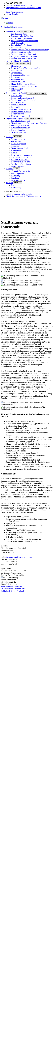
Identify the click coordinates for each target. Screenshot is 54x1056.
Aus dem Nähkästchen (20, 159)
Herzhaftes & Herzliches (21, 162)
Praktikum (15, 178)
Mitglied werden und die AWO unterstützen (23, 8)
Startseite (9, 183)
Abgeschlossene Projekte (21, 157)
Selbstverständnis (18, 139)
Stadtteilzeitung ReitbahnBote (13, 589)
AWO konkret (16, 150)
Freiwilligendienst (18, 180)
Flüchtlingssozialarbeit (20, 125)
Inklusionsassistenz (18, 105)
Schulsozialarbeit (17, 102)
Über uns (9, 137)
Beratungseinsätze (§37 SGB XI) (24, 86)
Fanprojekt (15, 107)
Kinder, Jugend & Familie (16, 93)
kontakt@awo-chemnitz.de (21, 5)
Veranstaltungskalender (20, 148)
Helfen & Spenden (18, 144)
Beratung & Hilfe (13, 31)
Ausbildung (15, 176)
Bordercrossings (17, 114)
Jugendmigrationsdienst (20, 121)
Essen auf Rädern (18, 82)
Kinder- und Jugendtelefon (21, 38)
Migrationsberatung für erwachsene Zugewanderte (31, 123)
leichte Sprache (12, 14)
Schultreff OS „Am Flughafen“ (23, 100)
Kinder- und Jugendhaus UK (22, 98)
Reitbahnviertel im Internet (11, 586)
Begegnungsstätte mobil (20, 75)
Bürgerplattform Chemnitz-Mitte (24, 56)
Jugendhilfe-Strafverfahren (21, 45)
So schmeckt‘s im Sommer (21, 164)
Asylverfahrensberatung (20, 128)
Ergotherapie (16, 91)
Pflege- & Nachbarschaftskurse (23, 84)
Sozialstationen (17, 70)
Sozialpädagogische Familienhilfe (24, 41)
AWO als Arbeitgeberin (20, 171)
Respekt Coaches (18, 130)
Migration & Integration (15, 118)
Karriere (9, 169)
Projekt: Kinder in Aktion (21, 111)
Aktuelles (15, 146)
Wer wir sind (16, 141)
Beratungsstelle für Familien (22, 36)
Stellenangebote (17, 173)
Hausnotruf (15, 77)
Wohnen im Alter (18, 79)
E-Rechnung (16, 187)
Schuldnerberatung (18, 47)
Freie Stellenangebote (14, 12)
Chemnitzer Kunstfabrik (20, 116)
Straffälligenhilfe (17, 43)
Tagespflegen (16, 73)
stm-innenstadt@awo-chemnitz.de (18, 557)
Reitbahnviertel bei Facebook (12, 591)
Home (13, 185)
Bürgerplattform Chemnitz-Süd (23, 59)
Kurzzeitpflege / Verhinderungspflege (26, 68)
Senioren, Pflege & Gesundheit (18, 61)
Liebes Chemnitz (17, 166)
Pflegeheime (16, 66)
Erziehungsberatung (19, 34)
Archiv (14, 153)
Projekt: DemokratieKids (21, 109)
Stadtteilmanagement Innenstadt (23, 54)
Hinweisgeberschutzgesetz (21, 155)
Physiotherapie (17, 88)
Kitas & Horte (16, 96)
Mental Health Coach (19, 132)
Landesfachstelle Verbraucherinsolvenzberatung (30, 50)
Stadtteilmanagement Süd (21, 52)
